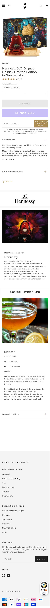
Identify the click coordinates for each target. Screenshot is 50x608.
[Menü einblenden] (3, 5)
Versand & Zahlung (11, 414)
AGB (4, 483)
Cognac (5, 63)
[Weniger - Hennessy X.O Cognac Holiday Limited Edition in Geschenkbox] (11, 94)
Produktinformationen (12, 171)
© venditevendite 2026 (11, 591)
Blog (4, 532)
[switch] (44, 593)
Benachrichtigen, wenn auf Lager (41, 123)
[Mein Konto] (40, 6)
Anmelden (41, 559)
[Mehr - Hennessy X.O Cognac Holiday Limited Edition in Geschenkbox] (39, 94)
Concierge (7, 519)
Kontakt (6, 515)
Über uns (6, 523)
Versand (6, 474)
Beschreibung (8, 140)
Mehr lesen (8, 159)
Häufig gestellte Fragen (13, 510)
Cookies (5, 491)
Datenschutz (8, 487)
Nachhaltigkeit (9, 528)
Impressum (7, 496)
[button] (9, 6)
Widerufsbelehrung (11, 478)
